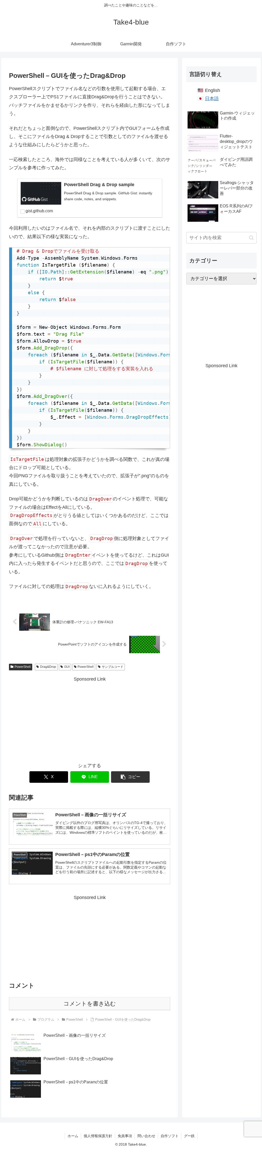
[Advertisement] (89, 719)
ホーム (73, 1136)
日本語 (212, 98)
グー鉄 (189, 1136)
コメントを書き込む (89, 1003)
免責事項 (125, 1136)
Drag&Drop (48, 667)
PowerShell (23, 667)
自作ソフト (170, 1136)
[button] (130, 777)
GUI (67, 667)
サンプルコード (112, 667)
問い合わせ (146, 1136)
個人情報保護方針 (98, 1136)
